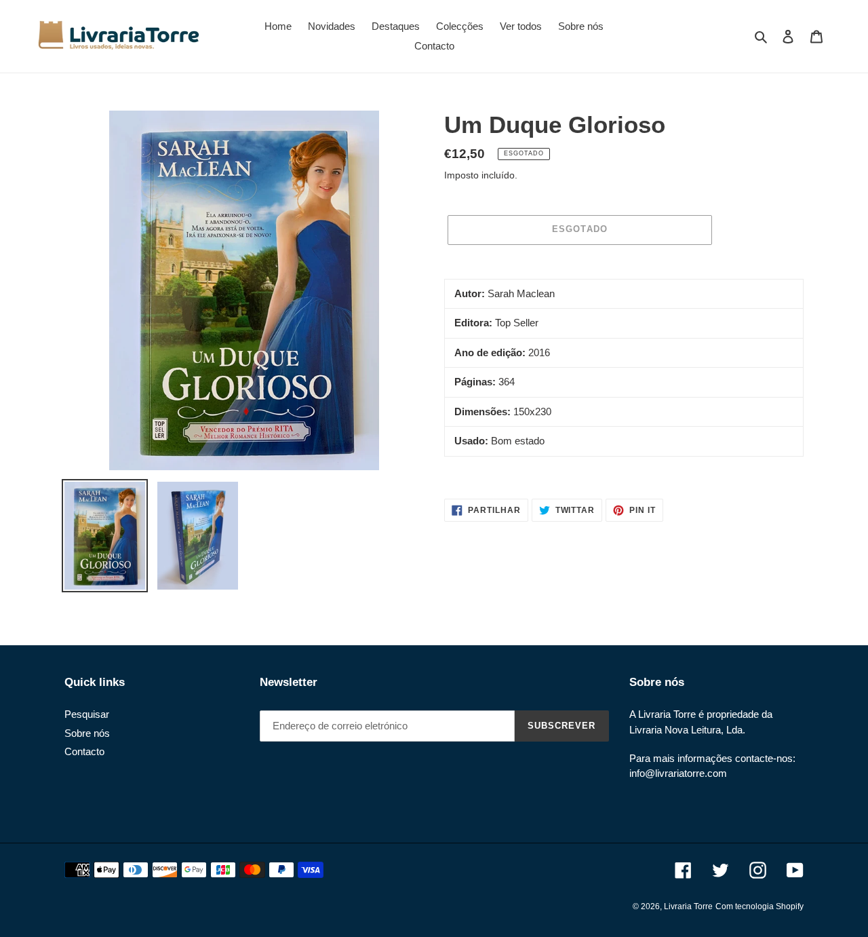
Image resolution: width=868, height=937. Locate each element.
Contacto (84, 751)
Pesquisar (86, 714)
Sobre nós (87, 733)
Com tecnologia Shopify (759, 906)
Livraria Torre (688, 906)
